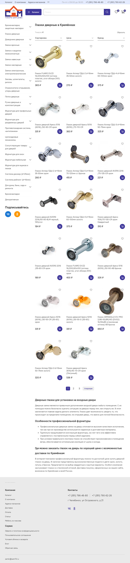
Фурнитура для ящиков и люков (16, 167)
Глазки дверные (12, 34)
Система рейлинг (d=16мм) (17, 179)
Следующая (88, 388)
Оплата (8, 512)
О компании (20, 2)
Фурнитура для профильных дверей (18, 112)
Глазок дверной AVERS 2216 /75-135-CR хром (111, 172)
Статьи (8, 516)
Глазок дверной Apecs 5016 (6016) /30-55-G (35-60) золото (79, 319)
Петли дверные (12, 96)
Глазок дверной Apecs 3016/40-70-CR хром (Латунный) (76, 370)
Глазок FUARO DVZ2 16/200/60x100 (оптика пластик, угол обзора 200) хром (78, 269)
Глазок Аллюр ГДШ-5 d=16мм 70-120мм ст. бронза (79, 172)
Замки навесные (12, 59)
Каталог (8, 2)
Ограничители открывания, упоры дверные (17, 89)
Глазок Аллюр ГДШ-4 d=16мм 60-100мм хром (111, 74)
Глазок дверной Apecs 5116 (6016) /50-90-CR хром (47, 125)
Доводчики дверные (14, 39)
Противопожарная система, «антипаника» (18, 129)
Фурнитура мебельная (15, 159)
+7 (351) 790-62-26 (116, 2)
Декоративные (12, 199)
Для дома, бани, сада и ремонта (15, 187)
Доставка (9, 508)
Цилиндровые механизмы (11, 138)
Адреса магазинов (36, 2)
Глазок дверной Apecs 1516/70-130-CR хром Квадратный (108, 219)
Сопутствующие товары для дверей (16, 147)
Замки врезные (12, 45)
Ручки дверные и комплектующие (13, 103)
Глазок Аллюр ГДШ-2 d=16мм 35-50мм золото (79, 74)
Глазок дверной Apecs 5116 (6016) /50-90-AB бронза (110, 266)
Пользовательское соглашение (18, 535)
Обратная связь (11, 548)
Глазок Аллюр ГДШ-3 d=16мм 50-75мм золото (48, 369)
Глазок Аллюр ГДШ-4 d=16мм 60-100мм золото (79, 218)
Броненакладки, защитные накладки (14, 26)
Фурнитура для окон (14, 154)
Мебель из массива (13, 521)
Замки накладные (13, 65)
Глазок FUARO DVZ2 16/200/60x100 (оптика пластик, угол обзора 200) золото (47, 77)
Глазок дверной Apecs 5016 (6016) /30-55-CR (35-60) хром (47, 319)
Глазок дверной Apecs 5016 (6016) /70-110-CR (79, 125)
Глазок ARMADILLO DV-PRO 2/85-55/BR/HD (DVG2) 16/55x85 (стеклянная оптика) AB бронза (110, 321)
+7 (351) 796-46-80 (94, 2)
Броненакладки (12, 194)
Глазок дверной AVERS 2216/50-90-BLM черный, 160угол (47, 219)
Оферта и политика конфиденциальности (22, 531)
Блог (7, 544)
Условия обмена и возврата (16, 539)
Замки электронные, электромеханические (15, 72)
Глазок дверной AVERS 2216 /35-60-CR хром (48, 266)
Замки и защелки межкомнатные (13, 52)
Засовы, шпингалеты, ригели (15, 80)
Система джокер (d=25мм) (17, 174)
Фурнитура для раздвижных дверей (14, 121)
